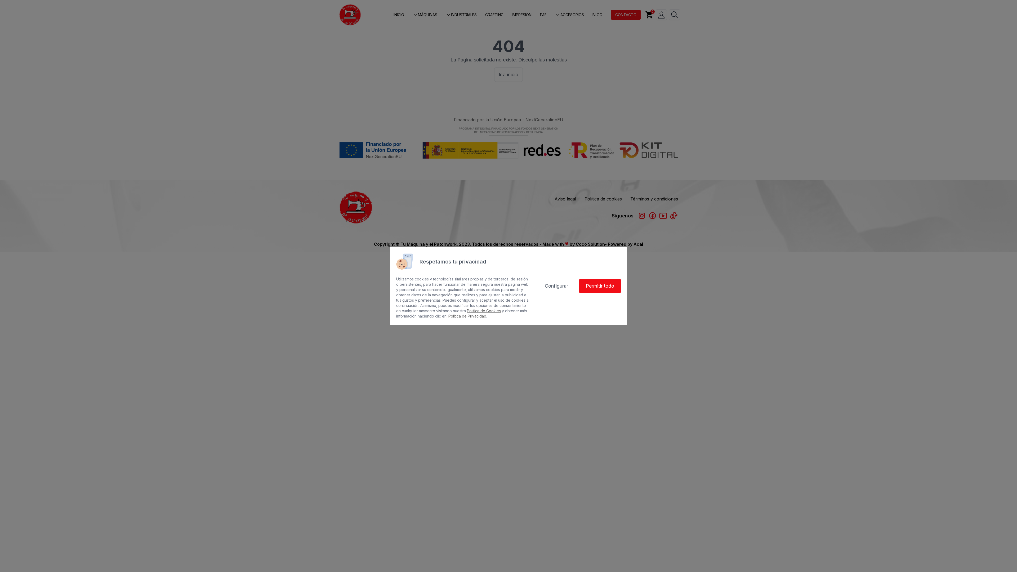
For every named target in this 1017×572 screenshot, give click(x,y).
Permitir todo (600, 286)
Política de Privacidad (467, 316)
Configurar (556, 286)
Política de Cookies (484, 311)
